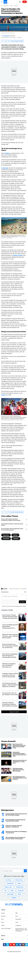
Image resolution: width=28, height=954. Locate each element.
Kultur (12, 890)
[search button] (25, 870)
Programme (18, 925)
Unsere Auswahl (8, 741)
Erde (16, 916)
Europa (3, 913)
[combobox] (14, 870)
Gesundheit (6, 538)
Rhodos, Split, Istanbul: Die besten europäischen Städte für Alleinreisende (10, 519)
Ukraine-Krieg (18, 880)
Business (3, 916)
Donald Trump (19, 887)
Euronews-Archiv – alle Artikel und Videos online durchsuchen (21, 930)
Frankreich (21, 890)
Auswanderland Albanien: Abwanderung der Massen (12, 524)
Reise (2, 922)
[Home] (1, 5)
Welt (11, 5)
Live (25, 1)
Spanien (15, 5)
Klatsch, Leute (8, 887)
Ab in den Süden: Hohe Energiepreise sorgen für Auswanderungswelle (12, 529)
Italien (19, 883)
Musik (19, 894)
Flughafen (14, 897)
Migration (15, 538)
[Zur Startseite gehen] (5, 2)
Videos (2, 925)
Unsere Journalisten (6, 928)
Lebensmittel (10, 894)
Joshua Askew (6, 35)
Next (2, 919)
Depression (6, 535)
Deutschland (10, 883)
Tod (5, 890)
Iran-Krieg (8, 880)
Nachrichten (6, 5)
